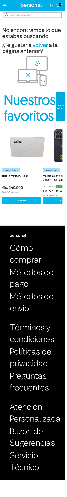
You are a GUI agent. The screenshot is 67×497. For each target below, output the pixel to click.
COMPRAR (21, 200)
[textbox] (32, 15)
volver (40, 45)
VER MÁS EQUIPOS (61, 106)
